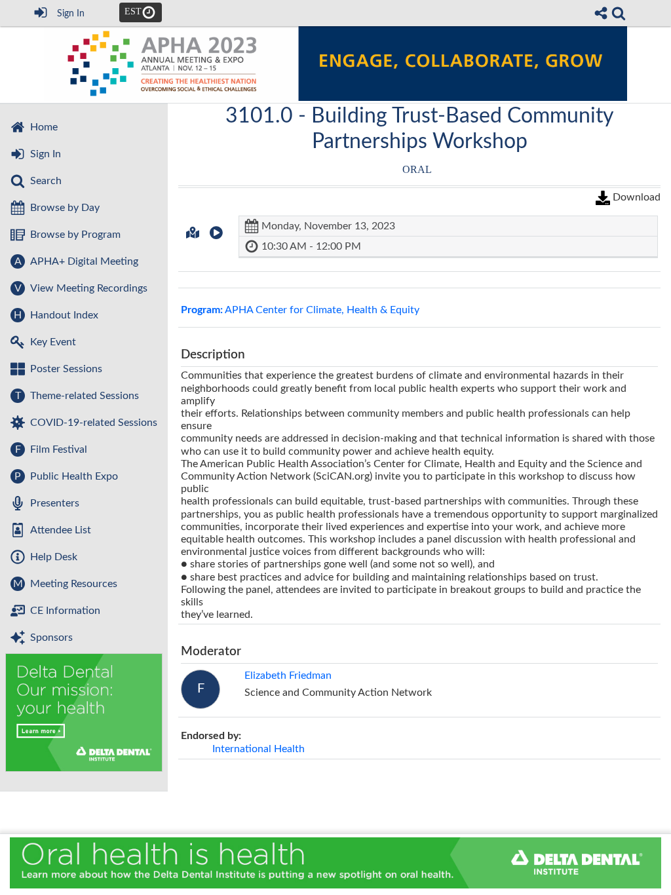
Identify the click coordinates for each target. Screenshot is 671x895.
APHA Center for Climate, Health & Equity (300, 310)
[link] (618, 13)
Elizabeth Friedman (288, 675)
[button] (192, 232)
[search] (618, 13)
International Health (258, 749)
